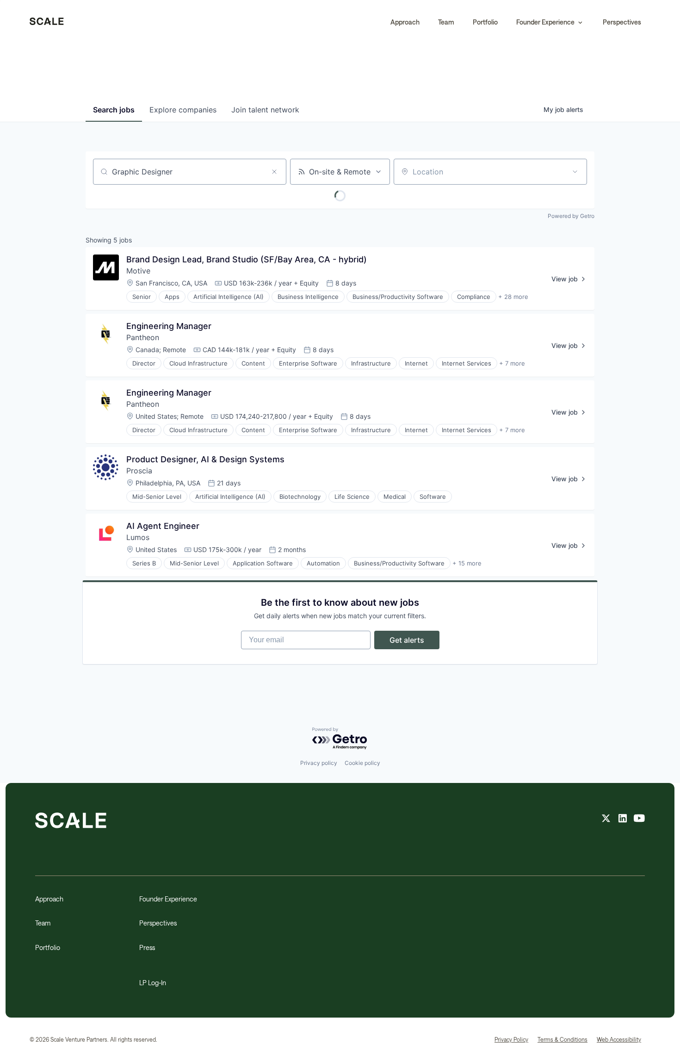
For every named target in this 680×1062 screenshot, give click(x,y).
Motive (138, 270)
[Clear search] (274, 171)
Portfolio (485, 22)
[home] (47, 22)
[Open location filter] (575, 171)
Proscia (139, 470)
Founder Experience (168, 899)
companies (182, 109)
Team (446, 22)
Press (147, 947)
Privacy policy (318, 762)
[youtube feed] (639, 819)
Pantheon (142, 337)
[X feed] (606, 819)
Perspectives (622, 22)
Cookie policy (362, 762)
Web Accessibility (619, 1039)
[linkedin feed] (622, 819)
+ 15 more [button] (467, 563)
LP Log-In (152, 983)
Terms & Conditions (562, 1039)
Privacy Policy (511, 1039)
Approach (405, 22)
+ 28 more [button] (513, 296)
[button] (550, 22)
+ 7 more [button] (512, 363)
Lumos (137, 537)
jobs (114, 109)
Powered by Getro (571, 215)
